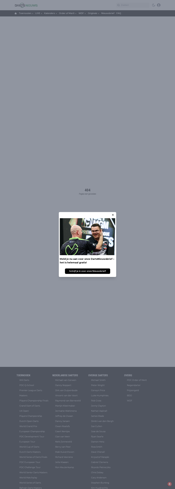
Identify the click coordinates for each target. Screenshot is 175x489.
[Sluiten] (113, 215)
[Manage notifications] (170, 484)
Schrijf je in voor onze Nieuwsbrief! (87, 271)
